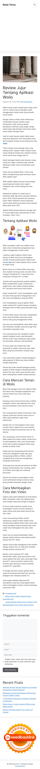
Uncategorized (10, 593)
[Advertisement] (20, 30)
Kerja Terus (9, 4)
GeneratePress (20, 766)
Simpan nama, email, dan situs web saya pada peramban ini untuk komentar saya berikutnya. (20, 661)
